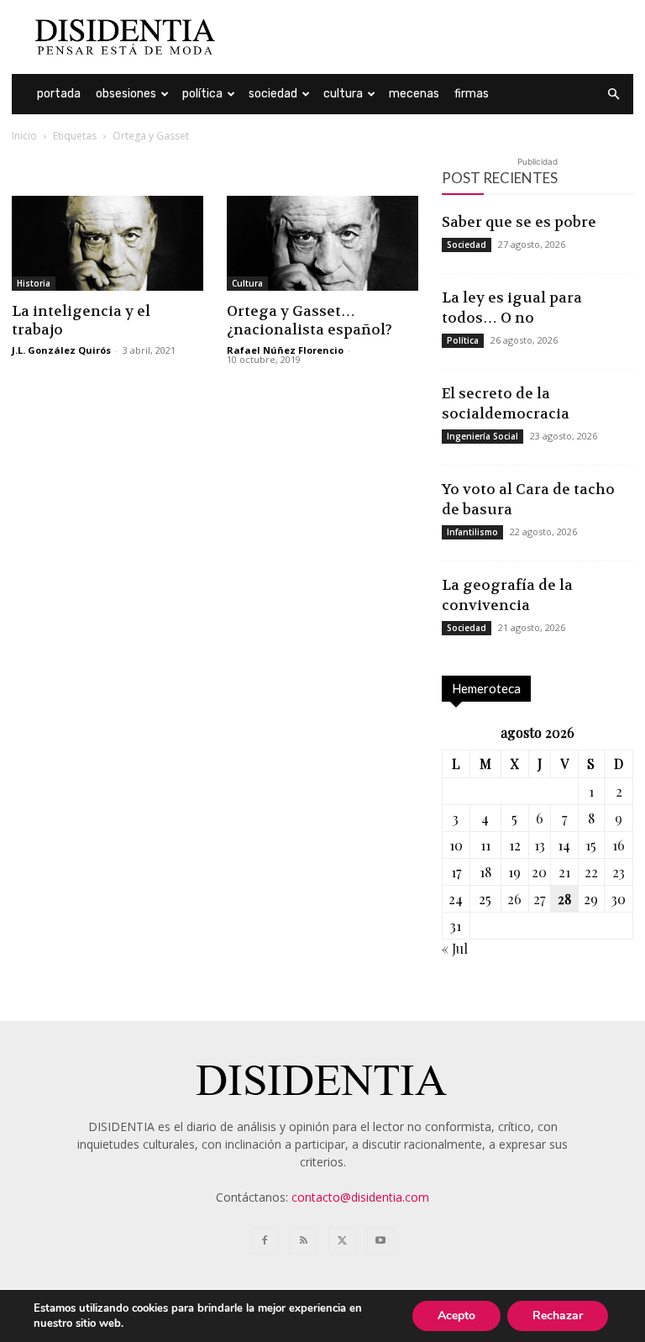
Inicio (24, 136)
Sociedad (273, 94)
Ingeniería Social (482, 436)
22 (591, 872)
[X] (341, 1241)
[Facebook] (264, 1241)
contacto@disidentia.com (360, 1197)
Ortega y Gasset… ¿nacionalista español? (309, 320)
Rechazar (557, 1316)
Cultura (343, 94)
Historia (33, 283)
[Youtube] (380, 1241)
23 (618, 872)
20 (539, 872)
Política (202, 94)
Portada (59, 94)
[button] (613, 95)
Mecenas (414, 94)
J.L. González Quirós (61, 350)
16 (618, 845)
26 (514, 899)
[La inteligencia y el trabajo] (107, 243)
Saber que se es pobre (519, 222)
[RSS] (303, 1241)
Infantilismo (472, 532)
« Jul (455, 948)
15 (590, 845)
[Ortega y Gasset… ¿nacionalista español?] (322, 243)
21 (564, 872)
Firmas (471, 94)
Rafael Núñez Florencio (285, 350)
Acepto (456, 1316)
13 (539, 845)
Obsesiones (126, 94)
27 (539, 899)
